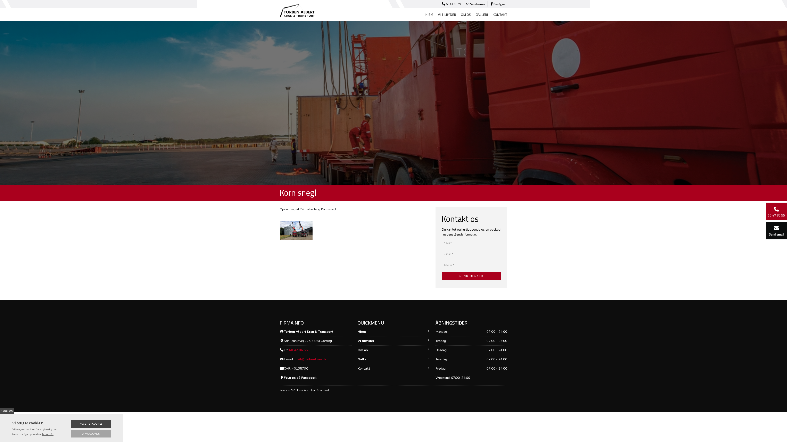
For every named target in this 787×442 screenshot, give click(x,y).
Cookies (7, 411)
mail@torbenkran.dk (310, 359)
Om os (466, 14)
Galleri (482, 14)
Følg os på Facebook (300, 377)
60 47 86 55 (298, 350)
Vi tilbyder (366, 341)
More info (47, 434)
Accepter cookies (91, 423)
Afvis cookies (91, 434)
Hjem (429, 14)
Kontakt (500, 14)
